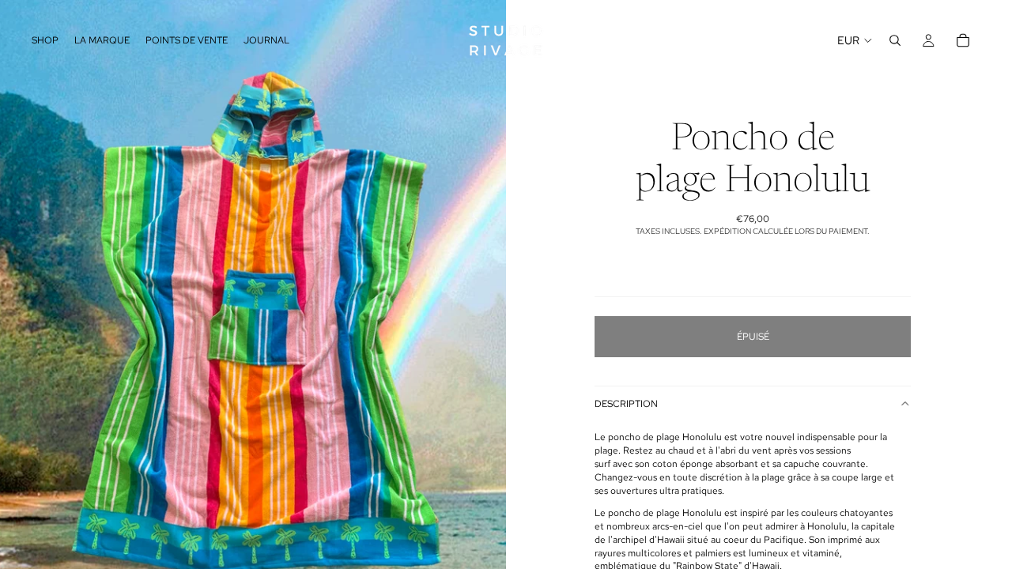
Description (626, 404)
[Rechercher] (895, 40)
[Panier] (963, 40)
